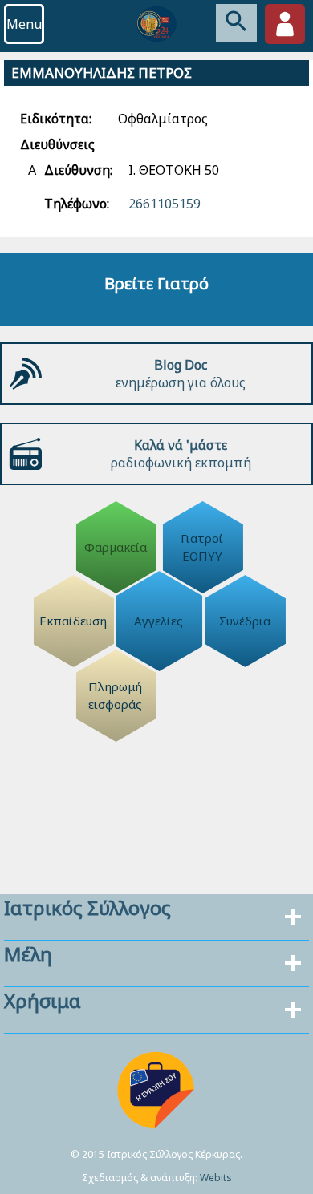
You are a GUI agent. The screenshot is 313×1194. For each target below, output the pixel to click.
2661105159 (164, 203)
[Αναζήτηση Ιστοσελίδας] (236, 23)
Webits (216, 1177)
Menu (24, 24)
